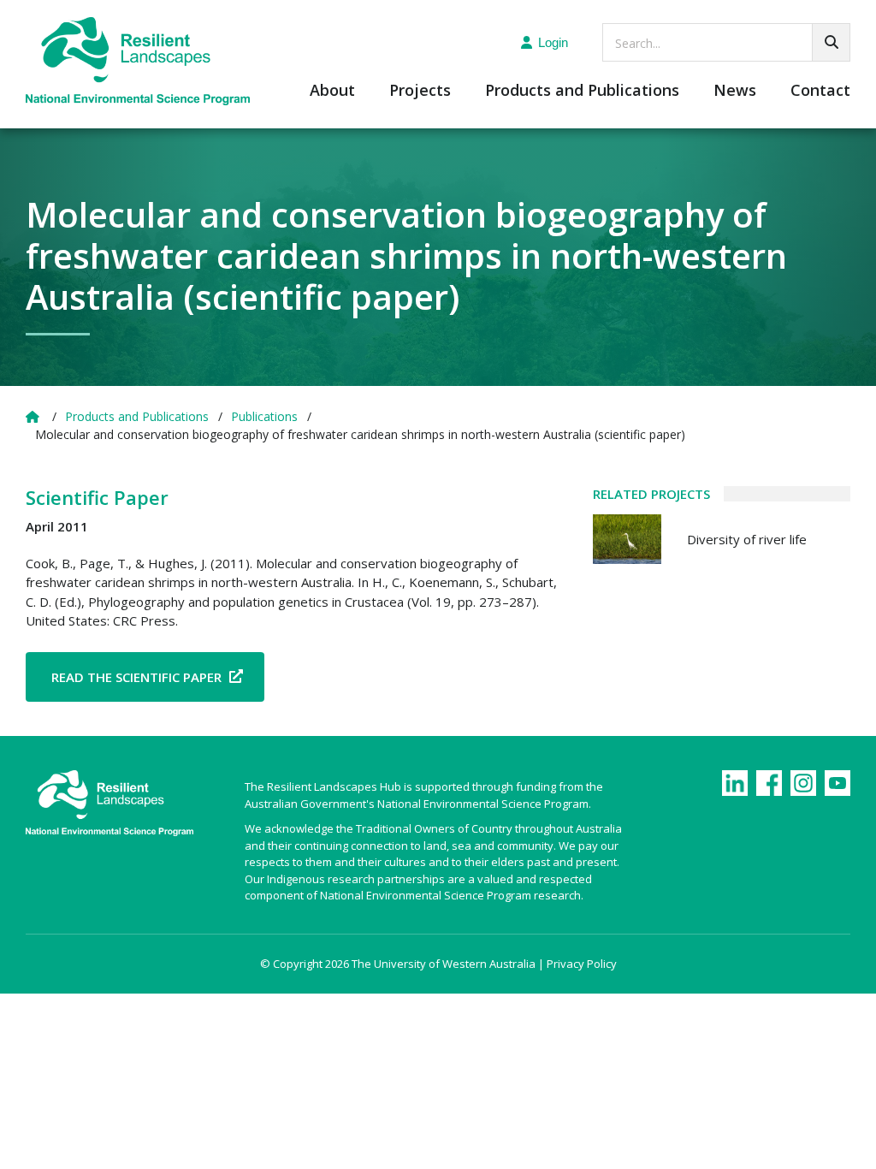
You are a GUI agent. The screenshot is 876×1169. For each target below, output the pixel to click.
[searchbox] (726, 42)
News (734, 91)
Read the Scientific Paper (136, 676)
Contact (820, 91)
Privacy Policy (582, 963)
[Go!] (831, 42)
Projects (420, 91)
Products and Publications (582, 91)
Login (553, 42)
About (332, 91)
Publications (264, 416)
